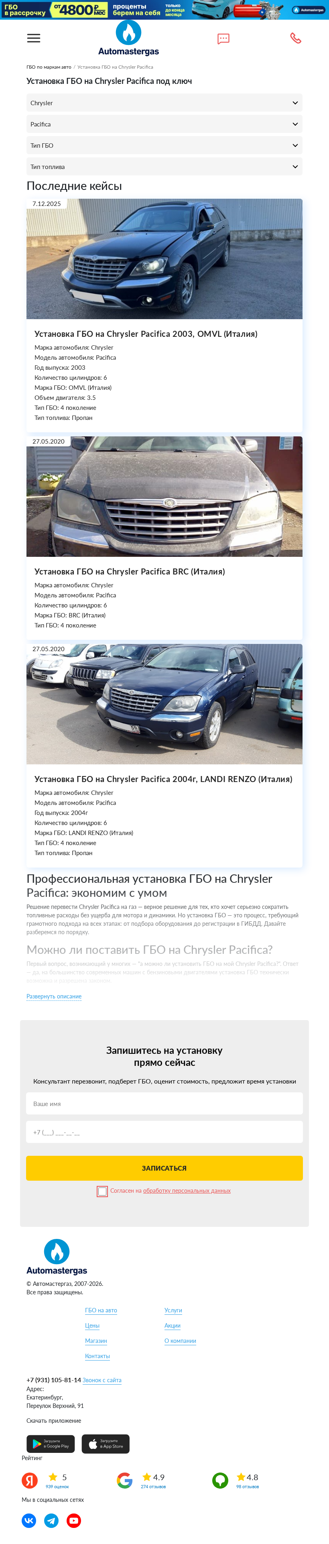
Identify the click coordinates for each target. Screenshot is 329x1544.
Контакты (97, 1356)
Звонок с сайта (102, 1380)
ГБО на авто (101, 1310)
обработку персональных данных (187, 1190)
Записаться (164, 1168)
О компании (180, 1340)
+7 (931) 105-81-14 (53, 1379)
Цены (92, 1325)
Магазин (96, 1340)
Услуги (173, 1310)
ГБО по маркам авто (48, 67)
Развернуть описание (53, 996)
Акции (172, 1325)
